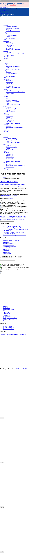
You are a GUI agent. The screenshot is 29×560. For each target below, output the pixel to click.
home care (3, 218)
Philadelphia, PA (10, 45)
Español (8, 15)
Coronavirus (6, 242)
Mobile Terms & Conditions (13, 31)
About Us (5, 25)
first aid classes (22, 216)
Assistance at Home (8, 309)
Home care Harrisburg (8, 245)
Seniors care (6, 250)
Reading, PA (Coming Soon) (13, 49)
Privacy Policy (20, 366)
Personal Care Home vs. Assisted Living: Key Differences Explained (14, 232)
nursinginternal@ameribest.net (9, 195)
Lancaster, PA (9, 48)
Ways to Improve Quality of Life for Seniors (14, 235)
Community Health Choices (13, 28)
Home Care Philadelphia (9, 248)
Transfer (8, 36)
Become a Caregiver (8, 326)
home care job (19, 218)
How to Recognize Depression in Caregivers (14, 228)
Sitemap (5, 321)
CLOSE (2, 418)
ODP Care (8, 52)
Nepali (13, 15)
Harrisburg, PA (9, 44)
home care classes (11, 218)
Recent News (6, 249)
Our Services (6, 308)
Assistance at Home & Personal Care (15, 54)
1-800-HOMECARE (5, 301)
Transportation (10, 55)
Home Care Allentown (8, 243)
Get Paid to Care (10, 38)
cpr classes (14, 216)
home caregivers (11, 219)
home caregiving (20, 219)
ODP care (5, 311)
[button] (11, 9)
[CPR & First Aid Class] (14, 186)
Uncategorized (7, 253)
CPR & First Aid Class (9, 182)
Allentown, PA (9, 42)
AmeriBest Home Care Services (11, 240)
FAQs (7, 29)
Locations (6, 41)
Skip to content (4, 7)
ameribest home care (5, 216)
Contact (5, 58)
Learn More (13, 5)
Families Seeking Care (11, 35)
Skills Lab (10, 198)
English (3, 15)
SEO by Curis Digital (21, 369)
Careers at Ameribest (11, 26)
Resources (6, 56)
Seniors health (6, 252)
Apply (4, 32)
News (4, 39)
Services (5, 51)
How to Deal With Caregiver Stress (12, 226)
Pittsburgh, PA (10, 46)
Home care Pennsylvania (9, 246)
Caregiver (8, 34)
